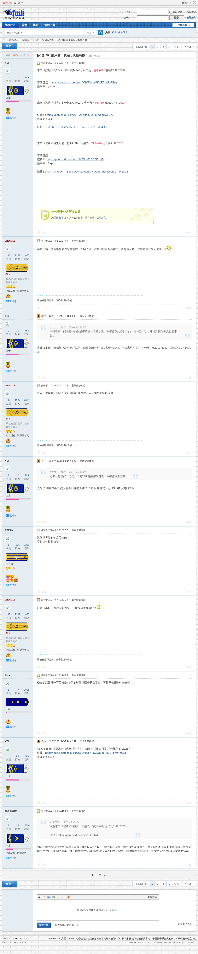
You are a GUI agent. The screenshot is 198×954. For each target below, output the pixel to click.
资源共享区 (48, 39)
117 (8, 255)
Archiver (52, 938)
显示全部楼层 (78, 63)
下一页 (187, 46)
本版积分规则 (185, 924)
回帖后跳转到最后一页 (67, 925)
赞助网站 (7, 2)
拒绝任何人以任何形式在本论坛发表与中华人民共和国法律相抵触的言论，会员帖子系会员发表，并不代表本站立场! (135, 938)
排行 (35, 24)
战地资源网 (3, 40)
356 (27, 825)
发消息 (12, 117)
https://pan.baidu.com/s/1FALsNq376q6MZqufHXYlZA (80, 114)
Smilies (68, 897)
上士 (8, 97)
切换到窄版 (194, 2)
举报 (188, 233)
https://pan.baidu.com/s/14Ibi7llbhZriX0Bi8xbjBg (76, 159)
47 (17, 689)
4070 (26, 255)
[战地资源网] (14, 19)
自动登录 (177, 12)
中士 (8, 845)
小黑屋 (62, 938)
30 (17, 77)
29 (17, 825)
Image (49, 897)
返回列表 (142, 46)
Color (44, 897)
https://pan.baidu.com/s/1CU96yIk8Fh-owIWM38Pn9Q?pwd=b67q (85, 752)
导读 (24, 24)
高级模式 (152, 897)
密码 (126, 17)
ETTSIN (9, 530)
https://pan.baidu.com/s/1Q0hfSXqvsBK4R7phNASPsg (84, 82)
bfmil (71, 938)
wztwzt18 (10, 240)
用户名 (127, 12)
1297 (17, 255)
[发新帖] (9, 46)
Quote (59, 897)
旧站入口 (186, 2)
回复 (44, 233)
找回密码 (191, 12)
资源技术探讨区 (30, 39)
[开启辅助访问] (180, 2)
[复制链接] (94, 55)
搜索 (88, 32)
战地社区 (10, 24)
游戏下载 (49, 24)
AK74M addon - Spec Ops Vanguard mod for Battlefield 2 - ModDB (87, 171)
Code (63, 897)
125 (18, 545)
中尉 (8, 708)
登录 (61, 217)
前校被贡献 (11, 810)
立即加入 (191, 17)
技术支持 (18, 2)
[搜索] (100, 32)
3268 (26, 545)
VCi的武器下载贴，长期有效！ (73, 39)
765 (27, 77)
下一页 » (99, 875)
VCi (7, 63)
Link (54, 897)
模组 (114, 32)
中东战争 (123, 32)
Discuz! (19, 938)
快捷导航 (182, 25)
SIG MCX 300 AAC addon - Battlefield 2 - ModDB (77, 127)
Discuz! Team (20, 942)
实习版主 (10, 563)
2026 (26, 689)
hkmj (7, 675)
